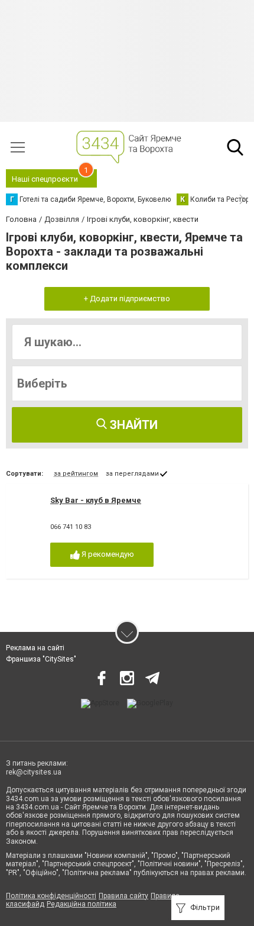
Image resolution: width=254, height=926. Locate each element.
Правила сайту (123, 896)
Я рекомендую (107, 554)
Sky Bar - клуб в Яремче (95, 500)
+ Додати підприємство (127, 298)
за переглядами (132, 473)
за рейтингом (76, 473)
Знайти (132, 425)
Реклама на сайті (35, 648)
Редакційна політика (81, 904)
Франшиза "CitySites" (41, 659)
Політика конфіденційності (51, 896)
